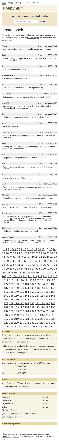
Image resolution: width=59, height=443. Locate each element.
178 (11, 303)
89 (40, 268)
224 (42, 318)
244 (45, 326)
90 (44, 268)
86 (29, 268)
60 (44, 260)
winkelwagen (23, 16)
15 (43, 249)
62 (51, 260)
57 (33, 260)
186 (53, 303)
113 (40, 276)
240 (24, 326)
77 (51, 264)
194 (42, 307)
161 (27, 295)
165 (48, 295)
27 (33, 253)
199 (16, 311)
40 (25, 257)
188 (11, 307)
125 (47, 280)
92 (51, 268)
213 (37, 315)
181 (27, 303)
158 (11, 295)
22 (14, 253)
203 (37, 311)
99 (23, 272)
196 (53, 307)
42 (33, 257)
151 (27, 291)
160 (21, 295)
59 (40, 260)
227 (6, 322)
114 (45, 276)
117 (6, 280)
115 (50, 276)
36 (10, 257)
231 (27, 322)
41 (29, 257)
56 (29, 260)
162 (32, 295)
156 (53, 291)
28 (36, 253)
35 (7, 257)
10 (24, 249)
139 (16, 288)
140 (21, 288)
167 (6, 299)
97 (15, 272)
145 (48, 288)
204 (42, 311)
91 (48, 268)
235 (48, 322)
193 (37, 307)
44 (40, 257)
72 (33, 264)
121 (26, 280)
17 (50, 249)
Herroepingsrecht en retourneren (31, 434)
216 (53, 315)
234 (42, 322)
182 (32, 303)
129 (16, 284)
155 (48, 291)
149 (16, 291)
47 (51, 257)
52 (14, 260)
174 (42, 299)
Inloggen (11, 3)
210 (21, 315)
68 (18, 264)
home (14, 16)
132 (32, 284)
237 (8, 326)
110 (25, 276)
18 (54, 249)
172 (32, 299)
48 (55, 257)
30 (44, 253)
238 (14, 326)
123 (37, 280)
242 (35, 326)
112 (35, 276)
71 (29, 264)
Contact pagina (33, 38)
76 (48, 264)
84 (22, 268)
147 (6, 291)
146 (53, 288)
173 (37, 299)
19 (3, 253)
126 (52, 280)
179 (16, 303)
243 (40, 326)
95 (8, 272)
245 (50, 326)
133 (37, 284)
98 (19, 272)
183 (37, 303)
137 (6, 288)
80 (7, 268)
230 (21, 322)
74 (40, 264)
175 (48, 299)
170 (21, 299)
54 (22, 260)
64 (3, 264)
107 (9, 276)
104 (48, 272)
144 (42, 288)
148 (11, 291)
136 (53, 284)
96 (12, 272)
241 (29, 326)
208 (11, 315)
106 (4, 276)
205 (48, 311)
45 (44, 257)
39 (22, 257)
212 (32, 315)
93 (55, 268)
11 (28, 249)
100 (27, 272)
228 (11, 322)
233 (37, 322)
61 (48, 260)
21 (10, 253)
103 (43, 272)
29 (40, 253)
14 (39, 249)
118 (11, 280)
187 (6, 307)
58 (36, 260)
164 (42, 295)
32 (51, 253)
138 (11, 288)
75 (44, 264)
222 (32, 318)
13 (35, 249)
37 (14, 257)
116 (55, 276)
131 (27, 284)
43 (36, 257)
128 (11, 284)
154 (42, 291)
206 (53, 311)
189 (16, 307)
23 (18, 253)
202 (32, 311)
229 (16, 322)
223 (37, 318)
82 (14, 268)
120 (21, 280)
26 (29, 253)
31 (48, 253)
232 (32, 322)
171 (27, 299)
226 (53, 318)
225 (48, 318)
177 (6, 303)
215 (47, 315)
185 (48, 303)
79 (3, 268)
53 (18, 260)
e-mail (48, 363)
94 (4, 272)
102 (38, 272)
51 (10, 260)
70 (25, 264)
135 (48, 284)
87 (33, 268)
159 (16, 295)
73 (36, 264)
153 (37, 291)
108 (14, 276)
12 (31, 249)
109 (19, 276)
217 (6, 318)
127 (6, 284)
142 (32, 288)
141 (27, 288)
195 (48, 307)
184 (42, 303)
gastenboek (35, 16)
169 (16, 299)
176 (53, 299)
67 (14, 264)
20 (7, 253)
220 (21, 318)
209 (16, 315)
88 (36, 268)
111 (30, 276)
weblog (45, 16)
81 (10, 268)
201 (27, 311)
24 (22, 253)
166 (53, 295)
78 (55, 264)
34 (3, 257)
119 (16, 280)
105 (53, 272)
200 (21, 311)
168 (11, 299)
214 (42, 315)
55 (25, 260)
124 (42, 280)
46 (48, 257)
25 (25, 253)
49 (3, 260)
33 (55, 253)
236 (53, 322)
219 (16, 318)
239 (19, 326)
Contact (16, 437)
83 (18, 268)
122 (32, 280)
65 (7, 264)
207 (6, 315)
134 (42, 284)
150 (21, 291)
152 (32, 291)
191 (27, 307)
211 (27, 315)
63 (55, 260)
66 (10, 264)
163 (37, 295)
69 (22, 264)
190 (21, 307)
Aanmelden (33, 3)
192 (32, 307)
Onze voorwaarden (9, 434)
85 (25, 268)
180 (21, 303)
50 (7, 260)
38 (18, 257)
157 (6, 295)
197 (6, 311)
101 (33, 272)
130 (21, 284)
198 (11, 311)
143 (37, 288)
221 (27, 318)
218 (11, 318)
